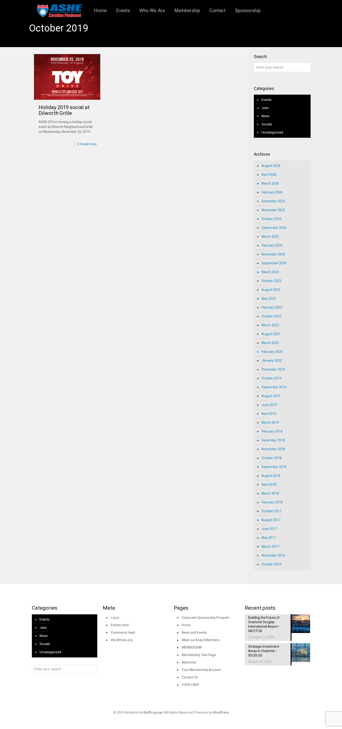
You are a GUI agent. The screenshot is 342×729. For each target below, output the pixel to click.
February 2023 (272, 307)
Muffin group (153, 712)
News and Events (194, 632)
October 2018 (272, 458)
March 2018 (270, 493)
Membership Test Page (199, 655)
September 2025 (274, 228)
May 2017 (269, 538)
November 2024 (273, 254)
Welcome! (189, 662)
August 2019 (271, 396)
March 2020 (270, 343)
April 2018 (269, 484)
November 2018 (273, 449)
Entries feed (120, 625)
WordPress (221, 712)
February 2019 (272, 431)
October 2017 (272, 511)
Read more (88, 144)
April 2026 (269, 174)
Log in (115, 617)
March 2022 (270, 325)
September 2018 (274, 467)
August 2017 (271, 520)
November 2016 (273, 555)
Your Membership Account (201, 670)
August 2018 (271, 476)
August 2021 (271, 334)
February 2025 (272, 245)
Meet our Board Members (200, 640)
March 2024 (270, 272)
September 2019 (274, 387)
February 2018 (272, 502)
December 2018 (273, 440)
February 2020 (272, 352)
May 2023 (269, 298)
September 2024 (274, 263)
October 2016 (272, 564)
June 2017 (269, 529)
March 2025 (270, 236)
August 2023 (271, 290)
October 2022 (272, 316)
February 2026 (272, 192)
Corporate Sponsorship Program (205, 617)
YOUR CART (190, 685)
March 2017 (270, 546)
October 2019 (272, 378)
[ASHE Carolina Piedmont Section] (59, 10)
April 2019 (269, 414)
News (266, 116)
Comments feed (123, 632)
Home (186, 625)
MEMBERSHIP (192, 647)
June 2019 (269, 405)
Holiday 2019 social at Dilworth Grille (64, 110)
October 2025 (272, 219)
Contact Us (190, 677)
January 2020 (272, 360)
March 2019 (270, 422)
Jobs (265, 108)
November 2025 (273, 210)
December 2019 (273, 369)
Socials (267, 124)
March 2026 (270, 183)
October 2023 (272, 281)
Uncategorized (272, 132)
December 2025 (273, 201)
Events (267, 100)
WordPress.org (121, 640)
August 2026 (271, 166)
